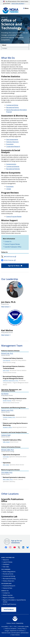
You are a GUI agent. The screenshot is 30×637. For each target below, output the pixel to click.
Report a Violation (8, 597)
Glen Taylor (6, 465)
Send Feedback (9, 609)
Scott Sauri (6, 456)
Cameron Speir (6, 435)
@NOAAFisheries (9, 257)
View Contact (5, 307)
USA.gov (7, 630)
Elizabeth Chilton (7, 427)
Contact (4, 48)
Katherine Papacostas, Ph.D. (10, 380)
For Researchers (6, 583)
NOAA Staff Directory (9, 604)
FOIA (15, 626)
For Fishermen (5, 569)
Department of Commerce (17, 630)
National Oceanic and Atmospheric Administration (15, 632)
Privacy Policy (21, 628)
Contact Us (8, 241)
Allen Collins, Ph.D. (8, 479)
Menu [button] (26, 8)
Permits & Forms (8, 574)
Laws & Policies (7, 562)
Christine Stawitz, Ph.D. (9, 417)
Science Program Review (13, 216)
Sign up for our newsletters (16, 542)
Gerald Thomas (7, 400)
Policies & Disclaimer (10, 628)
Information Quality (23, 626)
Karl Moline (4, 394)
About (4, 45)
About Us (4, 17)
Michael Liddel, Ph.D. (7, 450)
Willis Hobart (6, 442)
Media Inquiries (8, 595)
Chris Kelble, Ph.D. (6, 472)
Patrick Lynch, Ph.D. (7, 410)
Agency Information (7, 557)
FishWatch (6, 564)
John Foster (6, 370)
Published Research (9, 586)
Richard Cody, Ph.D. (7, 353)
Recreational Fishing (9, 578)
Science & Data (7, 588)
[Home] (10, 10)
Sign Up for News (14, 266)
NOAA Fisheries (9, 260)
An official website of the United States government (15, 2)
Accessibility (5, 626)
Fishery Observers (8, 581)
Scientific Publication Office (13, 247)
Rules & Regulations (9, 571)
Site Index (6, 567)
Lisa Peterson (6, 360)
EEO (11, 626)
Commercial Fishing (9, 576)
